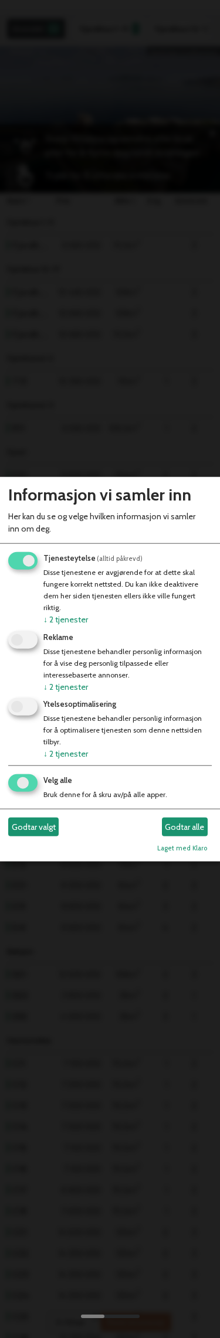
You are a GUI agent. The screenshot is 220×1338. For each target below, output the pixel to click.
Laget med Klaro (182, 848)
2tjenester (65, 619)
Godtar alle (184, 827)
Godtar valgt (34, 827)
